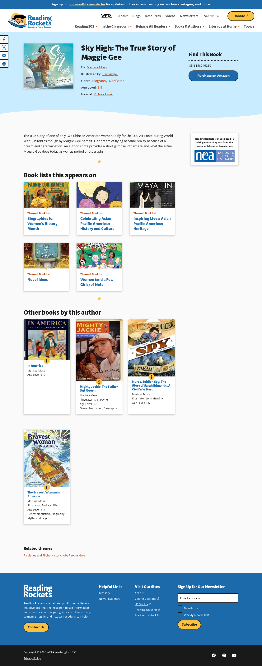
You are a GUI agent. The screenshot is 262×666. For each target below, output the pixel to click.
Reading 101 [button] (84, 26)
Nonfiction (116, 81)
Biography (99, 81)
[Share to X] (4, 47)
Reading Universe (147, 610)
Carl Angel (110, 74)
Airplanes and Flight (37, 555)
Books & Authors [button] (188, 26)
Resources (153, 16)
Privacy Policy (32, 658)
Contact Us (36, 627)
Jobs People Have (74, 555)
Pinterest (224, 655)
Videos (170, 16)
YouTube (234, 655)
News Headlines (109, 599)
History (56, 555)
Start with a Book (147, 615)
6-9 (99, 87)
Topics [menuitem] (249, 26)
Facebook (214, 655)
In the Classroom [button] (115, 26)
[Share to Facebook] (4, 39)
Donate (244, 17)
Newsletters (189, 16)
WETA (107, 16)
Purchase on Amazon (213, 76)
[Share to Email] (4, 55)
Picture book (103, 94)
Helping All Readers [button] (151, 26)
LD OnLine (143, 604)
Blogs (136, 16)
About (123, 16)
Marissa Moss (97, 67)
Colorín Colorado (147, 599)
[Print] (4, 63)
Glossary (104, 593)
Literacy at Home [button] (222, 26)
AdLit (139, 593)
